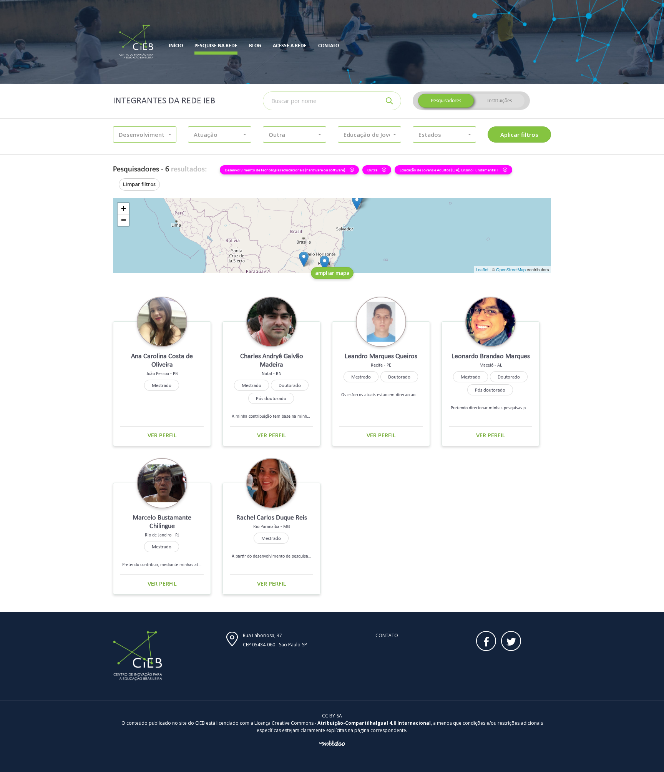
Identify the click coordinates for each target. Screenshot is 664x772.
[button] (144, 134)
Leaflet (482, 269)
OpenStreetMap (511, 269)
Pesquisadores (446, 100)
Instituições (499, 100)
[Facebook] (486, 641)
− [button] (123, 220)
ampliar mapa (332, 272)
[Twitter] (511, 641)
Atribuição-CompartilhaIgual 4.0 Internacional (374, 723)
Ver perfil (162, 435)
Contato (386, 635)
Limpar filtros (139, 184)
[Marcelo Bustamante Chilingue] (324, 263)
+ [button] (123, 208)
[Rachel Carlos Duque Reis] (304, 259)
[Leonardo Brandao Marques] (357, 202)
